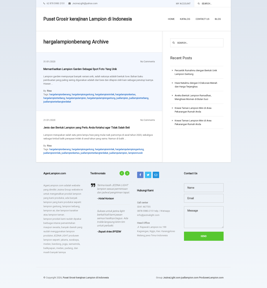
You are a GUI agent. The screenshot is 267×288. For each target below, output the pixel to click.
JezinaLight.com (172, 277)
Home (171, 19)
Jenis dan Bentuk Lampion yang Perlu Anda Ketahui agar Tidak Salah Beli (86, 127)
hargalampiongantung (83, 94)
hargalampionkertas (125, 94)
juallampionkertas (71, 153)
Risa (49, 91)
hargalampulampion (76, 98)
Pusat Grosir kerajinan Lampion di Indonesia (87, 19)
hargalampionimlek (104, 94)
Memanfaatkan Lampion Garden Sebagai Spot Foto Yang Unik (80, 69)
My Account (183, 3)
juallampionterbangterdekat (57, 101)
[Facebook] (140, 175)
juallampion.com (190, 277)
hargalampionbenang (60, 94)
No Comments (147, 61)
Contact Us (202, 19)
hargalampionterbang (54, 98)
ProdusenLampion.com (211, 277)
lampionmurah (135, 153)
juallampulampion (118, 153)
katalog (185, 19)
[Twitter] (148, 175)
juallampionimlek (51, 153)
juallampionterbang (138, 98)
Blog (218, 19)
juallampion (122, 98)
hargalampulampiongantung (101, 98)
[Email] (156, 175)
